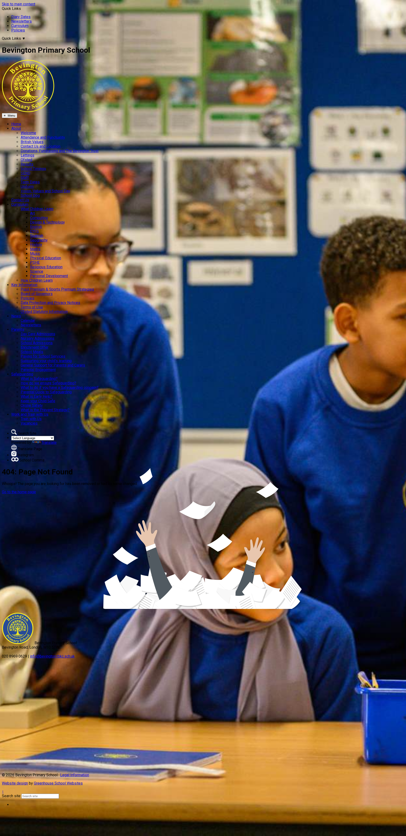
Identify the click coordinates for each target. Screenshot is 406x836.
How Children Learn (37, 280)
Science (36, 271)
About (16, 128)
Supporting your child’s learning (46, 361)
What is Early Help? (36, 396)
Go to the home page (19, 492)
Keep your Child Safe (38, 401)
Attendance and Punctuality (43, 137)
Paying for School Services (43, 356)
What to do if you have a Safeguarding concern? (59, 387)
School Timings (33, 168)
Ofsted (26, 160)
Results (27, 164)
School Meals (32, 352)
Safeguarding (22, 374)
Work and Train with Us (29, 414)
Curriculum (19, 26)
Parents (17, 329)
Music (35, 253)
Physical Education (45, 258)
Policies (18, 30)
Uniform (27, 186)
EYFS (34, 231)
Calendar (28, 320)
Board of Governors (37, 294)
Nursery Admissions (37, 338)
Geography (39, 240)
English (36, 227)
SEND (25, 173)
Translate (49, 442)
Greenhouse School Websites (58, 783)
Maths (35, 249)
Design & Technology (47, 222)
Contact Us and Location (40, 146)
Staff (25, 177)
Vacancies (29, 423)
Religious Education (46, 267)
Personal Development (49, 276)
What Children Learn (37, 209)
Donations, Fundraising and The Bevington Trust (59, 151)
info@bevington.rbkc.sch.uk (52, 656)
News (16, 316)
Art (32, 213)
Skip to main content (18, 4)
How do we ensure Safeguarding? (48, 383)
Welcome (28, 133)
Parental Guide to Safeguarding (46, 392)
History (36, 244)
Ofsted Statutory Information (44, 311)
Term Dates (30, 182)
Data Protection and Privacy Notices (50, 302)
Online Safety (32, 405)
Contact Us (20, 200)
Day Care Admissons (38, 334)
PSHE (35, 262)
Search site (11, 796)
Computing (39, 218)
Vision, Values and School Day (45, 191)
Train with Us (31, 419)
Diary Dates (21, 17)
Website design (15, 783)
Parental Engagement (38, 369)
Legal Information (74, 775)
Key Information (24, 285)
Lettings (27, 155)
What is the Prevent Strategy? (45, 410)
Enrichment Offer (34, 347)
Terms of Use (32, 307)
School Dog (30, 195)
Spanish (36, 235)
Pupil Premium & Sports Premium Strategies (57, 289)
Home (16, 124)
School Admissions (37, 343)
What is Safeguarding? (39, 378)
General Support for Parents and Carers (53, 365)
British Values (32, 142)
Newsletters (21, 21)
